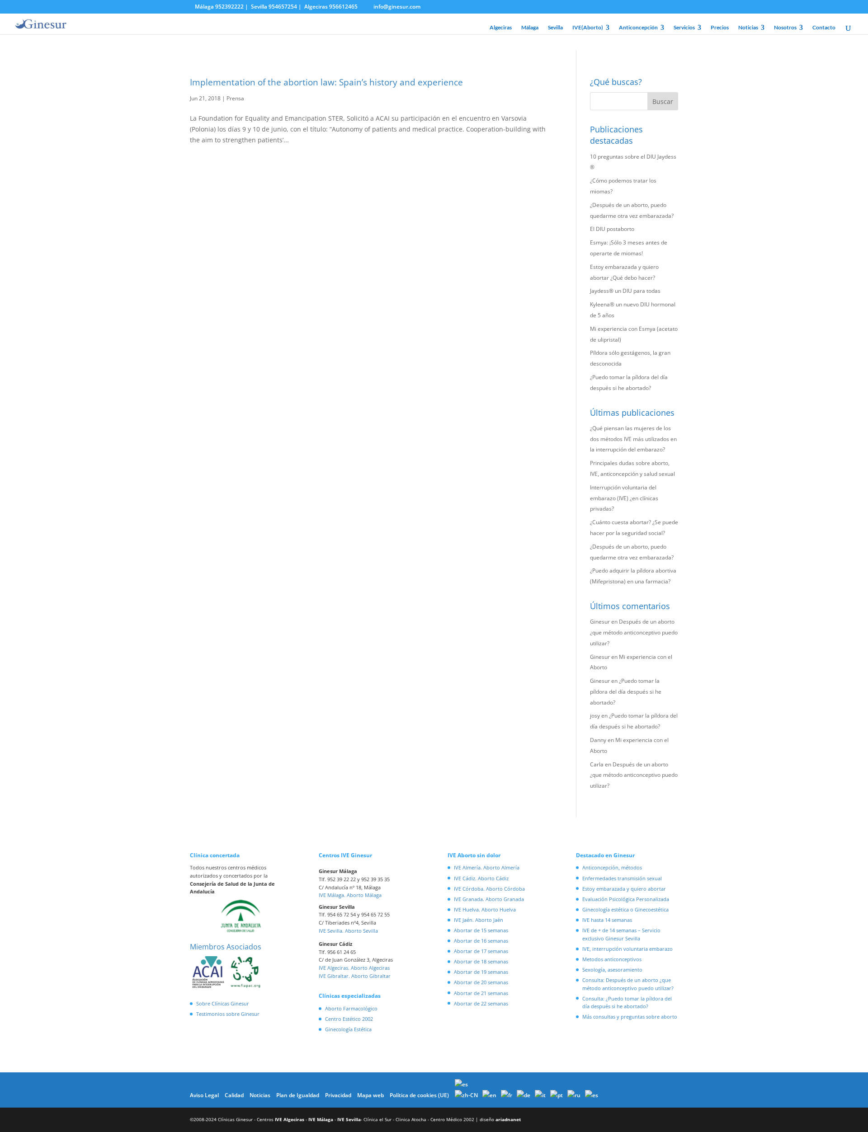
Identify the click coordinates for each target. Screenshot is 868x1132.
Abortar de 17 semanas (481, 951)
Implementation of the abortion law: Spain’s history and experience (326, 82)
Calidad (234, 1095)
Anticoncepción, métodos (612, 867)
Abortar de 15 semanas (481, 930)
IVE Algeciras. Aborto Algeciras (354, 967)
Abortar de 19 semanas (481, 971)
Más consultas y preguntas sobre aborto (629, 1016)
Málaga (529, 27)
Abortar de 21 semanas (481, 993)
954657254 (283, 6)
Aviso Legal (204, 1095)
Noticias (748, 27)
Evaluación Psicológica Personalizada (625, 899)
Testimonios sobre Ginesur (227, 1013)
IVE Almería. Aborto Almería (486, 867)
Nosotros (785, 27)
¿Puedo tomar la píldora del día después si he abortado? (625, 691)
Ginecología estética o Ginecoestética (625, 909)
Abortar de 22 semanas (481, 1003)
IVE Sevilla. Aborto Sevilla (348, 930)
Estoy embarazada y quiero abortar (624, 888)
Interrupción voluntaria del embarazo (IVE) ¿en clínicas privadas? (624, 498)
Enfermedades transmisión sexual (622, 878)
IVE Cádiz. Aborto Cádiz (481, 878)
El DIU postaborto (612, 229)
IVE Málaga (320, 1119)
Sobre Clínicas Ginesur (222, 1003)
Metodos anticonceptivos (612, 959)
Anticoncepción (638, 27)
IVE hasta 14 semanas (607, 919)
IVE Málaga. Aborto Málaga (350, 895)
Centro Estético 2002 (349, 1018)
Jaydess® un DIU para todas (625, 291)
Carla (597, 764)
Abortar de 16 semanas (481, 940)
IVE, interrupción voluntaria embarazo (627, 948)
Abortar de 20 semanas (481, 982)
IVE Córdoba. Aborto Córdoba (489, 888)
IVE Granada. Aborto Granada (489, 899)
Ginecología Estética (348, 1029)
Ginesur (600, 621)
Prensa (235, 98)
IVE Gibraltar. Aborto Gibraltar (355, 975)
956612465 (343, 6)
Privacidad (338, 1095)
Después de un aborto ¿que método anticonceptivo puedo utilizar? (634, 632)
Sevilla (555, 27)
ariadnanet (508, 1119)
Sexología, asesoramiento (612, 969)
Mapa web (370, 1095)
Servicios (684, 27)
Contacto (823, 27)
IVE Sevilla (349, 1119)
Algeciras (501, 27)
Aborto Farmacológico (351, 1008)
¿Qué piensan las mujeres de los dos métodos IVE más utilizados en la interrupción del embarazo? (633, 439)
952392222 (229, 6)
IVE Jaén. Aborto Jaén (478, 919)
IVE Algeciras (289, 1119)
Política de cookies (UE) (419, 1095)
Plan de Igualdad (297, 1095)
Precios (720, 27)
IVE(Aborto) (587, 27)
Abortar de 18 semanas (481, 961)
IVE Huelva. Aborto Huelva (485, 909)
